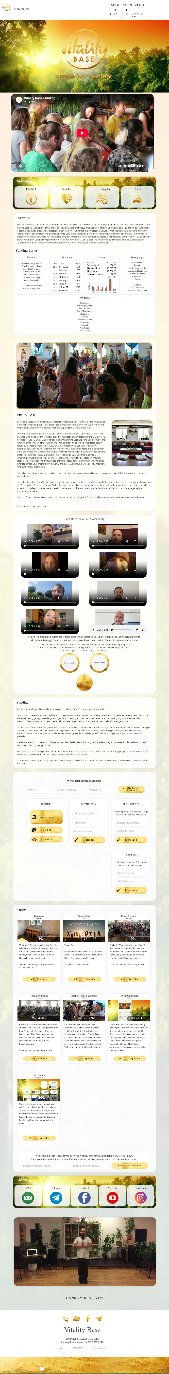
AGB (62, 1348)
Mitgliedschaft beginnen (131, 789)
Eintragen (89, 840)
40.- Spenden (39, 979)
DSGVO (78, 1348)
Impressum (98, 1348)
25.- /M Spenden (84, 1058)
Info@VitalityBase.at (71, 650)
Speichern (84, 682)
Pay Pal (46, 830)
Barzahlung (46, 839)
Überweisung (46, 817)
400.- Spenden (130, 979)
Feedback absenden (130, 1165)
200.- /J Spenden (39, 1138)
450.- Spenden (39, 1058)
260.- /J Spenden (84, 979)
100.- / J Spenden (130, 1058)
